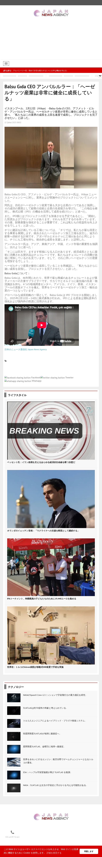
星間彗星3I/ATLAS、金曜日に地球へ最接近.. (43, 746)
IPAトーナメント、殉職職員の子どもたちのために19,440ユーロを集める (41, 598)
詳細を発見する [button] (54, 853)
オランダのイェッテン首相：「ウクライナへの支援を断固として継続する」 (43, 530)
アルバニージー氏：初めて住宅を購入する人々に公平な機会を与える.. (40, 70)
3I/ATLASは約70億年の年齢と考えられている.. (45, 708)
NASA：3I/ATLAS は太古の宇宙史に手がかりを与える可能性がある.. (55, 785)
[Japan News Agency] (51, 816)
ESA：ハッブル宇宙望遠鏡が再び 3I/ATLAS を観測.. (47, 772)
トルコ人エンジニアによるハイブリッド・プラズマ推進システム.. (54, 720)
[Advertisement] (51, 39)
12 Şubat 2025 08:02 (13, 122)
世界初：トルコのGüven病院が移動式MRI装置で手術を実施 (35, 667)
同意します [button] (89, 851)
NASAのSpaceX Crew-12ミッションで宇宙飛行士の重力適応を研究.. (54, 695)
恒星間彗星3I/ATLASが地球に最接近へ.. (41, 733)
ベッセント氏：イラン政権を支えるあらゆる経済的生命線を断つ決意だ (41, 462)
